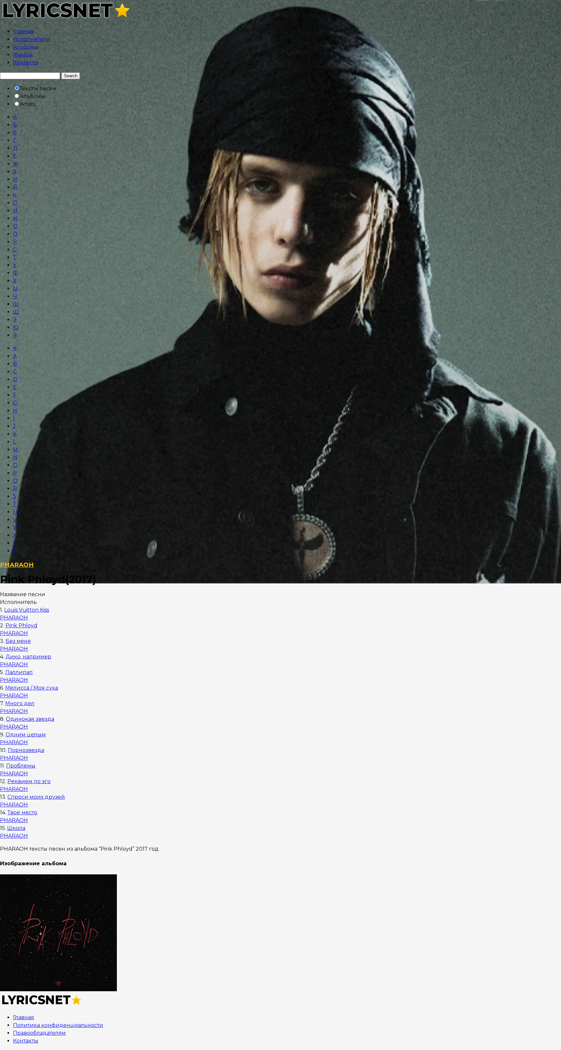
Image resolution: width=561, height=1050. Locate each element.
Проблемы (20, 766)
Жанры (23, 55)
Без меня (18, 641)
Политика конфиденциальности (58, 1025)
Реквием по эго (29, 781)
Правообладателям (39, 1033)
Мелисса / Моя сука (31, 688)
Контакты (25, 62)
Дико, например (28, 657)
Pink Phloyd (21, 625)
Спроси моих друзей (36, 797)
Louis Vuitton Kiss (26, 610)
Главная (23, 31)
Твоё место (22, 812)
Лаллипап (19, 672)
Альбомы (25, 47)
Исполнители (31, 39)
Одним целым (26, 734)
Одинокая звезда (30, 719)
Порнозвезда (26, 750)
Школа (16, 828)
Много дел (19, 703)
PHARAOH (17, 565)
